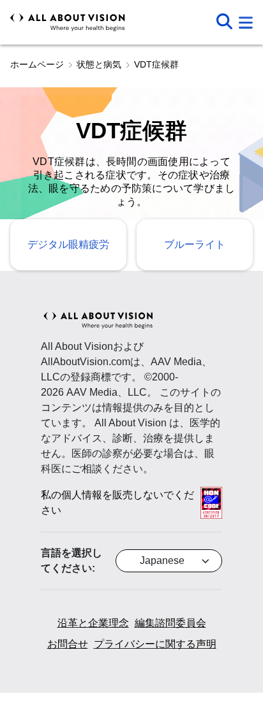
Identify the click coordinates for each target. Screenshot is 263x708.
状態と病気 (99, 64)
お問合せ (67, 644)
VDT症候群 (156, 64)
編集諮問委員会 (170, 623)
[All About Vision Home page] (67, 22)
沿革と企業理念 (93, 623)
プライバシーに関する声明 (155, 644)
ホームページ (37, 64)
